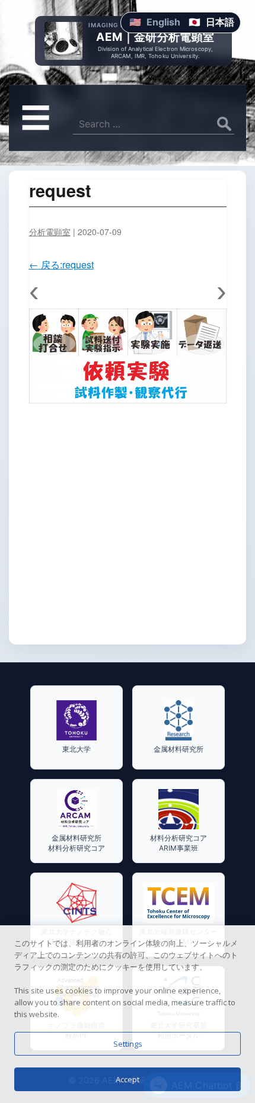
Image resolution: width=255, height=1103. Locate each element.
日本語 (220, 22)
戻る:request (61, 264)
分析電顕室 (50, 232)
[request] (128, 356)
